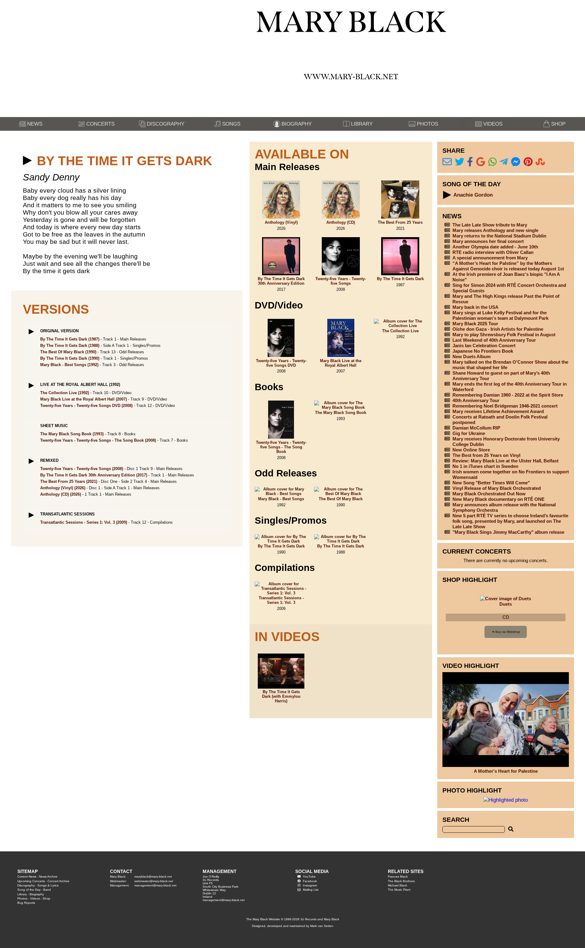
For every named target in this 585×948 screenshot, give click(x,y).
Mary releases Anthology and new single (495, 230)
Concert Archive (58, 881)
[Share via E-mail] (447, 162)
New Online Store (471, 449)
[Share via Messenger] (515, 162)
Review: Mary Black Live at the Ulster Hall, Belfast (505, 460)
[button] (27, 160)
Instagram (310, 885)
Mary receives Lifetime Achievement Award (498, 411)
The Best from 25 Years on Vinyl (486, 455)
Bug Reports (26, 902)
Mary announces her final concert (488, 241)
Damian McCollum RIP (476, 427)
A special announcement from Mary (490, 257)
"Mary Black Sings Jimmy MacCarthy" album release (508, 532)
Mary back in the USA (475, 307)
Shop (46, 898)
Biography (37, 894)
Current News (26, 876)
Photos (22, 898)
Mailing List (310, 889)
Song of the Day (29, 889)
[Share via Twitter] (459, 162)
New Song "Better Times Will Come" (491, 482)
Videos (35, 898)
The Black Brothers (401, 881)
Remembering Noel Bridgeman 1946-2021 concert (505, 405)
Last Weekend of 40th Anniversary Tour (494, 340)
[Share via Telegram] (504, 162)
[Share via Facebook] (470, 162)
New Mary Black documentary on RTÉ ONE (498, 499)
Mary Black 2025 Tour (475, 323)
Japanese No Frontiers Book (482, 351)
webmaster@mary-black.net (153, 881)
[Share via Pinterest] (528, 162)
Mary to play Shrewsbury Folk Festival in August (503, 334)
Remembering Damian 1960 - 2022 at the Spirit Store (507, 394)
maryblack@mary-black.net (153, 876)
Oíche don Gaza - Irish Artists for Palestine (497, 329)
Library (22, 894)
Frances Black (398, 876)
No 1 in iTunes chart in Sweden (485, 466)
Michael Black (397, 885)
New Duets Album (471, 356)
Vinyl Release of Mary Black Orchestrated (496, 488)
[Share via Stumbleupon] (540, 162)
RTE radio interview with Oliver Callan (493, 252)
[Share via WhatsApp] (492, 162)
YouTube (309, 876)
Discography (26, 885)
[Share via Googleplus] (480, 162)
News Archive (48, 876)
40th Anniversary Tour (475, 400)
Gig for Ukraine (468, 433)
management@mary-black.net (155, 885)
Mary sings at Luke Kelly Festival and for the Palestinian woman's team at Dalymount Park (500, 315)
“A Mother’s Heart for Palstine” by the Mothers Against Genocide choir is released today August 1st (508, 266)
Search (455, 819)
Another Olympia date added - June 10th (495, 246)
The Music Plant (399, 889)
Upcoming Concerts (31, 881)
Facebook (310, 881)
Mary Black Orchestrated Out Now (489, 493)
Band (47, 889)
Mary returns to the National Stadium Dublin (499, 235)
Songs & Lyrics (47, 885)
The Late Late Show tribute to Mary (489, 224)
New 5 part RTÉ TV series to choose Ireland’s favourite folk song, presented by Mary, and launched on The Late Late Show (510, 521)
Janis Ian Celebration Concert (484, 345)
